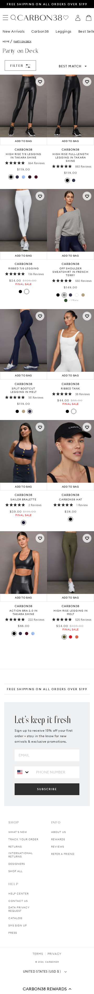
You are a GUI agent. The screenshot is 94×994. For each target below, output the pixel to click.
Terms (38, 953)
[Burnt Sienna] (77, 637)
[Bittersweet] (70, 637)
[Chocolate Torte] (30, 177)
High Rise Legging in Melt (71, 612)
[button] (47, 989)
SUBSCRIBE (47, 789)
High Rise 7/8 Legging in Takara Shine (23, 155)
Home (6, 41)
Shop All (15, 871)
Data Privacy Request (19, 909)
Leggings (64, 31)
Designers (16, 864)
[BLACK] (70, 519)
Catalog (15, 918)
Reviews (57, 846)
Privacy (54, 953)
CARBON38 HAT (70, 499)
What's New (17, 832)
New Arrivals (14, 31)
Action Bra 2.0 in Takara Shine (23, 612)
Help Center (18, 893)
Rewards (58, 839)
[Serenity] (23, 177)
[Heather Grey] (64, 295)
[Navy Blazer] (17, 177)
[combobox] (23, 772)
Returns (15, 846)
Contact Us (18, 901)
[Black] (11, 177)
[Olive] (64, 637)
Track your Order (23, 839)
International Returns (20, 854)
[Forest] (66, 300)
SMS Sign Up (17, 925)
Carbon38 (40, 31)
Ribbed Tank (70, 388)
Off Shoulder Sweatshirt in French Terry (70, 272)
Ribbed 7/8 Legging (23, 268)
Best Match (70, 66)
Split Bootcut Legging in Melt (23, 390)
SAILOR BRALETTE (23, 499)
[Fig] (36, 177)
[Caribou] (83, 295)
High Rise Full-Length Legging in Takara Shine (70, 157)
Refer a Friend (62, 854)
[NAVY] (23, 522)
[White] (26, 291)
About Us (58, 832)
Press (12, 932)
